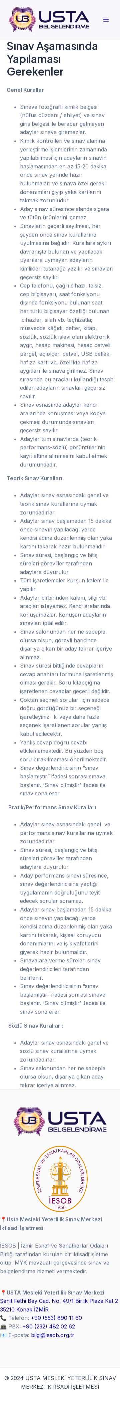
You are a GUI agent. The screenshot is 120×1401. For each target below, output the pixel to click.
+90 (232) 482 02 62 (48, 1326)
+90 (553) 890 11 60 (56, 1317)
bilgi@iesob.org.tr (52, 1335)
